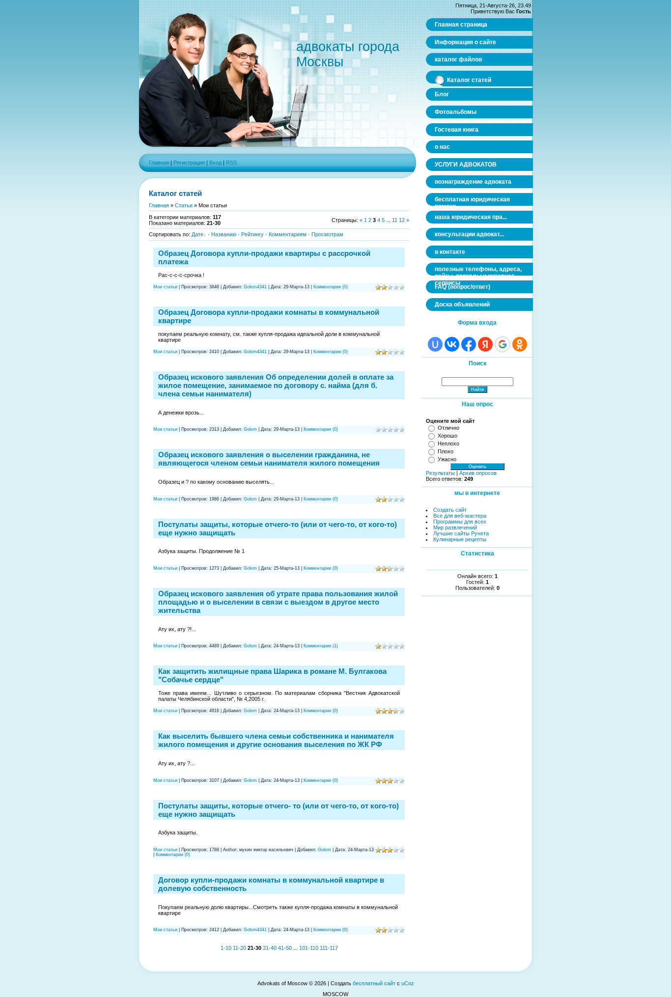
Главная (159, 163)
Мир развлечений (455, 527)
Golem (250, 429)
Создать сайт (450, 510)
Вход (215, 163)
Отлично (448, 428)
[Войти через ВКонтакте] (452, 344)
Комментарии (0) (330, 286)
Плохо (445, 451)
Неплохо (448, 443)
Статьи (184, 205)
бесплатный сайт (374, 983)
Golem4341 (255, 286)
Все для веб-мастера (459, 516)
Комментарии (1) (321, 645)
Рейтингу (252, 234)
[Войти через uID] (435, 344)
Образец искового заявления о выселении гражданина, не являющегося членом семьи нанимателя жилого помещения (269, 458)
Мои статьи (165, 286)
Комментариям (288, 234)
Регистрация (189, 163)
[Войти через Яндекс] (485, 344)
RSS (231, 163)
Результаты (440, 473)
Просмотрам (327, 234)
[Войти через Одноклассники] (519, 344)
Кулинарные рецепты (459, 539)
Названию (223, 234)
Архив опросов (478, 473)
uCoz (407, 983)
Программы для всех (459, 522)
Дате (197, 234)
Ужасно (447, 459)
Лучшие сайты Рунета (461, 533)
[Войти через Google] (502, 344)
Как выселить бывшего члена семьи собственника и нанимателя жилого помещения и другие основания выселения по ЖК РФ (276, 740)
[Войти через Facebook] (468, 344)
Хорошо (447, 436)
